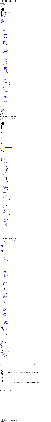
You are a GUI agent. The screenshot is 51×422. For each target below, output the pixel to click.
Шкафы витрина (4, 172)
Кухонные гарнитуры (5, 198)
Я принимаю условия (6, 147)
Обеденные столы (4, 209)
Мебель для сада (4, 104)
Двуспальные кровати (6, 84)
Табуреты (4, 77)
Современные (5, 69)
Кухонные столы (3, 393)
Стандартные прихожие (6, 227)
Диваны (3, 176)
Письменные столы (5, 197)
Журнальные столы (4, 164)
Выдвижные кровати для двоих (7, 58)
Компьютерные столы (6, 101)
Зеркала (3, 89)
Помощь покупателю (2, 109)
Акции (2, 136)
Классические (5, 68)
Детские (5, 47)
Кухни (9, 390)
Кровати (3, 81)
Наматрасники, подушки (5, 225)
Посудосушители (4, 207)
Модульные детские (5, 64)
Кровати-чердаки (6, 59)
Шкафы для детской (8, 392)
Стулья (3, 210)
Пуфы (3, 184)
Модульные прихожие (6, 96)
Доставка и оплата (3, 110)
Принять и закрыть (2, 421)
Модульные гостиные (5, 162)
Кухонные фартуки (4, 75)
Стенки (3, 29)
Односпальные (5, 187)
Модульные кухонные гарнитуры (6, 72)
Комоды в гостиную (5, 163)
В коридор (5, 35)
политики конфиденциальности (8, 147)
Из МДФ (5, 37)
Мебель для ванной (20, 390)
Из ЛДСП (5, 38)
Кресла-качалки (5, 51)
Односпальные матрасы (5, 223)
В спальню (5, 34)
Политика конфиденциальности (4, 411)
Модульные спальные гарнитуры (6, 80)
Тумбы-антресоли (4, 42)
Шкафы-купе (4, 32)
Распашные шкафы (12, 392)
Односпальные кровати (6, 82)
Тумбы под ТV (4, 30)
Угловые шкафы (3, 392)
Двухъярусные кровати (23, 391)
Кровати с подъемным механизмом (29, 391)
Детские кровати (4, 186)
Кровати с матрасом (4, 391)
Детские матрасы (4, 222)
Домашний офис (4, 100)
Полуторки (5, 83)
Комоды (3, 88)
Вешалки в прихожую (6, 98)
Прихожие (5, 390)
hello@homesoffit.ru (4, 415)
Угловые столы (7, 393)
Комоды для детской (5, 63)
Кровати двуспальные (18, 391)
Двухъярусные (5, 189)
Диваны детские (4, 192)
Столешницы (4, 208)
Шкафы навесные (19, 392)
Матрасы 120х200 (4, 224)
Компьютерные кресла (6, 103)
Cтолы (9, 393)
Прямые (5, 70)
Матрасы (2, 405)
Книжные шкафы (16, 392)
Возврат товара (2, 111)
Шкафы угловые (4, 39)
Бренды (2, 132)
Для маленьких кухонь (6, 67)
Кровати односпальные (13, 391)
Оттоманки (4, 185)
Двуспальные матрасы (5, 91)
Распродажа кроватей (9, 391)
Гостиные (11, 390)
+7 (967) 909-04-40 (2, 113)
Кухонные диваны (4, 212)
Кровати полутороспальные (36, 391)
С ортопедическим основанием (7, 219)
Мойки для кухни (4, 206)
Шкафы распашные (5, 165)
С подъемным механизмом (7, 218)
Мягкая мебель (16, 390)
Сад (22, 390)
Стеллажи (4, 174)
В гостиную (5, 36)
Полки (3, 43)
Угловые (5, 73)
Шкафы (2, 401)
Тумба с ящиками (5, 102)
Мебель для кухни (3, 403)
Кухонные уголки (4, 79)
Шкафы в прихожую (6, 97)
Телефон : (1, 143)
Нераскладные (5, 49)
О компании (2, 137)
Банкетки (3, 52)
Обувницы (5, 99)
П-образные (5, 48)
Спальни (7, 390)
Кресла (3, 182)
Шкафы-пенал (4, 40)
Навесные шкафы (4, 41)
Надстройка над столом (5, 65)
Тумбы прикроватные (5, 87)
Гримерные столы (4, 221)
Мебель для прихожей (5, 226)
